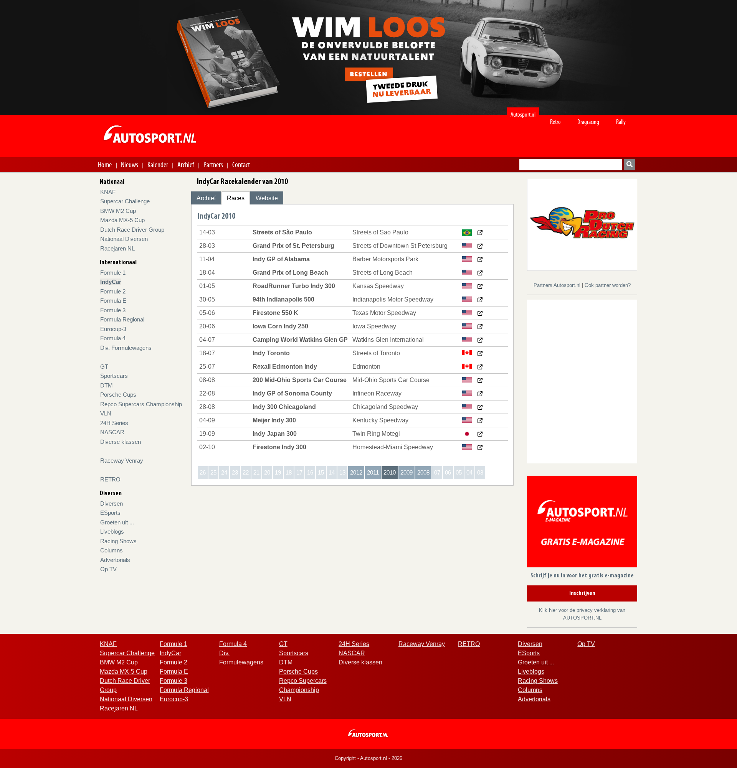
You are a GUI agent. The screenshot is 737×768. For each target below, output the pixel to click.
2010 (389, 472)
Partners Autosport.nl (558, 285)
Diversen (111, 503)
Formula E (113, 300)
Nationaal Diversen (124, 239)
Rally (621, 122)
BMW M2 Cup (118, 211)
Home (105, 164)
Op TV (108, 569)
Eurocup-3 (113, 329)
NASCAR (112, 432)
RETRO (110, 479)
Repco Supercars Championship (141, 404)
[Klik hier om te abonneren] (582, 523)
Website (267, 198)
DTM (106, 385)
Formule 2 (113, 291)
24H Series (114, 423)
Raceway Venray (121, 460)
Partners (213, 164)
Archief (185, 164)
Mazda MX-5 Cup (122, 220)
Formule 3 (113, 310)
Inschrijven (582, 593)
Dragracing (588, 122)
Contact (241, 164)
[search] (629, 164)
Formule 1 (113, 272)
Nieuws (129, 164)
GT (104, 366)
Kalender (157, 164)
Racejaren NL (117, 248)
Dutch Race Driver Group (132, 229)
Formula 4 (113, 338)
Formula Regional (122, 319)
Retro (555, 122)
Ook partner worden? (608, 285)
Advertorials (115, 560)
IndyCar (110, 282)
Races (236, 198)
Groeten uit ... (117, 522)
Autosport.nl (523, 114)
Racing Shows (118, 541)
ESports (110, 512)
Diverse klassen (120, 441)
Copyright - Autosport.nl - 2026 (368, 758)
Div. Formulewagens (126, 347)
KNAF (108, 192)
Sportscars (114, 375)
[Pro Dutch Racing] (582, 224)
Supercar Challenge (125, 201)
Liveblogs (112, 531)
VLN (105, 413)
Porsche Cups (118, 394)
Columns (111, 550)
